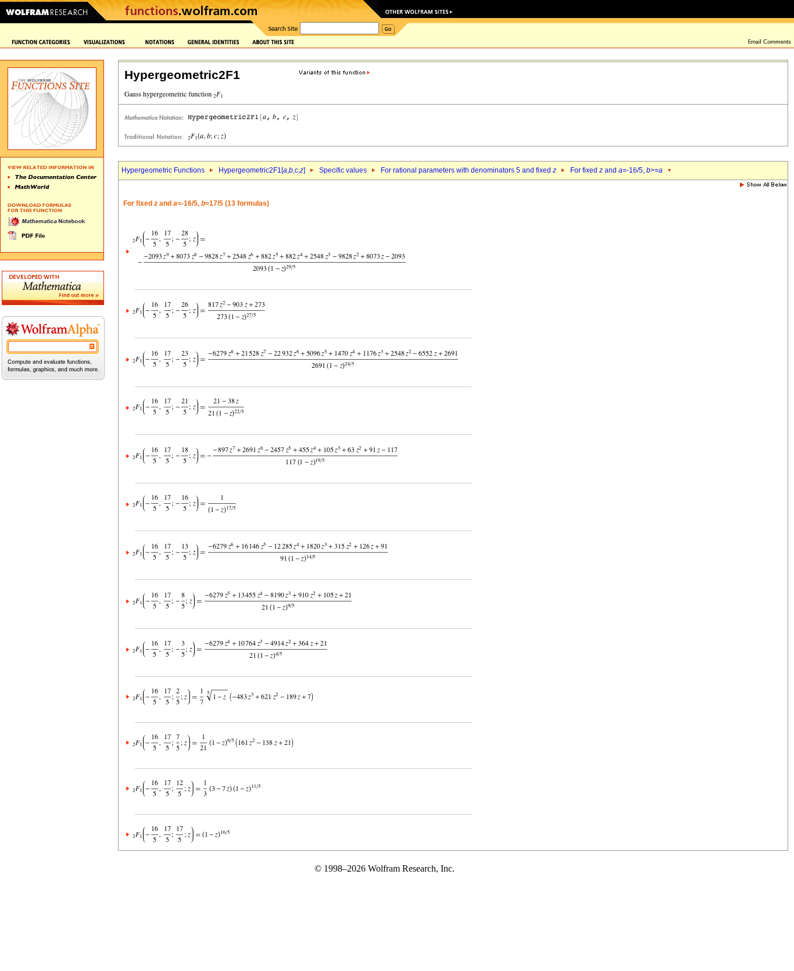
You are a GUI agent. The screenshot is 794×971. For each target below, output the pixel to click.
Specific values (343, 170)
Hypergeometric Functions (163, 170)
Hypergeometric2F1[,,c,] (262, 170)
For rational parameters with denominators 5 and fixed (468, 170)
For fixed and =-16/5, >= (616, 170)
